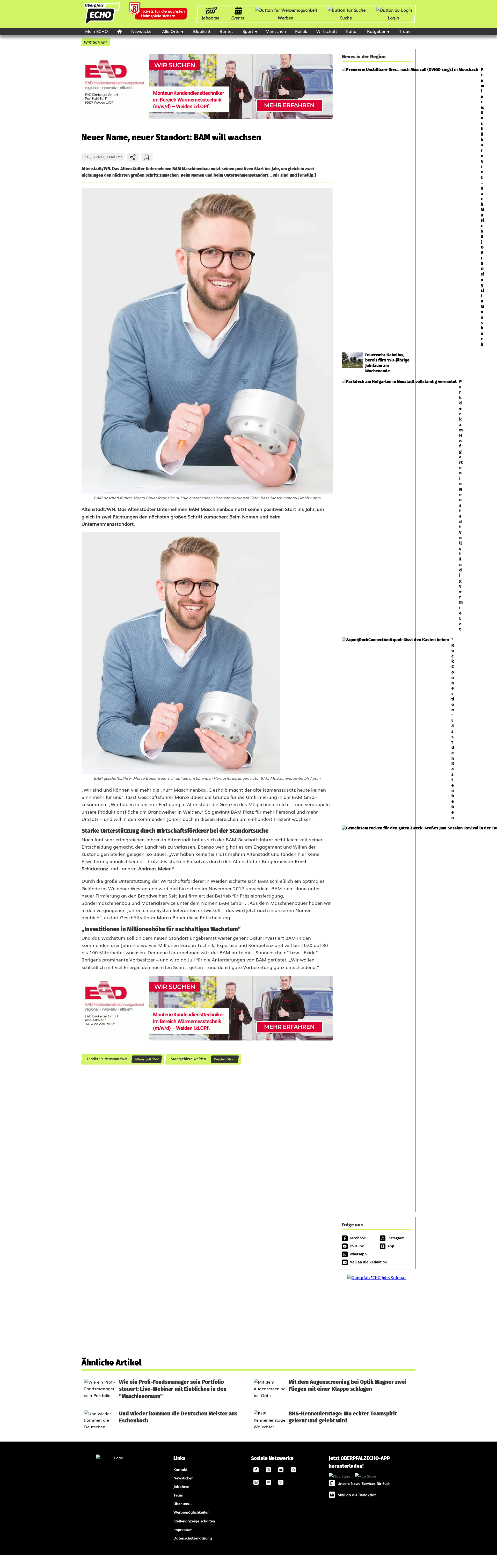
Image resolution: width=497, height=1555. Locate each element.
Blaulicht (201, 31)
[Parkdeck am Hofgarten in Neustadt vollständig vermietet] (376, 505)
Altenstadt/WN (146, 1059)
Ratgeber (376, 31)
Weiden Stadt (225, 1059)
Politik (301, 31)
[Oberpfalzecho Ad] (158, 14)
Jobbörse (210, 18)
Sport (248, 31)
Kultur (352, 31)
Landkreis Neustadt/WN (106, 1059)
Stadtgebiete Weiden (188, 1059)
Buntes (226, 31)
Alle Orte (170, 31)
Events (238, 18)
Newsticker (142, 31)
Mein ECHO (96, 31)
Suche (346, 18)
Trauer (405, 31)
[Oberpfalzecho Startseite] (102, 24)
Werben (286, 18)
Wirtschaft (326, 31)
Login (393, 18)
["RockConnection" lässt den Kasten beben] (376, 728)
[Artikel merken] (147, 157)
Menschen (276, 31)
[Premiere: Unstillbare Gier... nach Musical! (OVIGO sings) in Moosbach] (376, 207)
